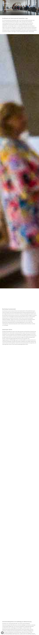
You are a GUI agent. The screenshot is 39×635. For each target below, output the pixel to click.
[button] (36, 2)
